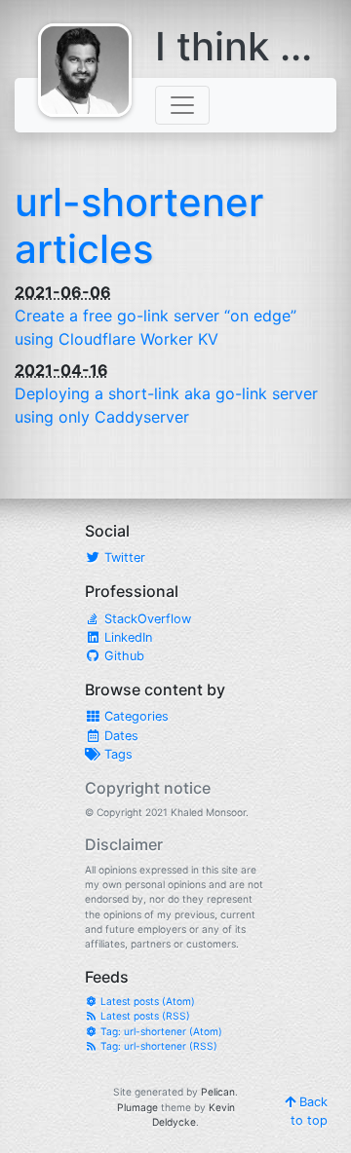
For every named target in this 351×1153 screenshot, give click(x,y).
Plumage (137, 1107)
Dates (119, 735)
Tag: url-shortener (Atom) (160, 1031)
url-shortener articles (139, 225)
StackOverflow (145, 619)
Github (122, 656)
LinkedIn (126, 637)
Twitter (122, 557)
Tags (116, 754)
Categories (134, 716)
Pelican (218, 1091)
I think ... (233, 46)
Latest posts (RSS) (144, 1016)
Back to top (309, 1111)
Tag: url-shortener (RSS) (157, 1046)
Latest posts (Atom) (146, 1001)
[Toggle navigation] (182, 105)
